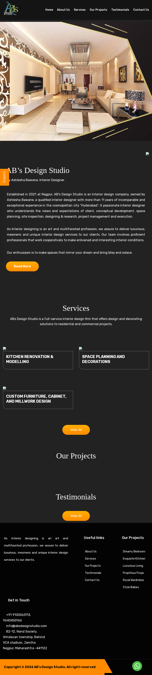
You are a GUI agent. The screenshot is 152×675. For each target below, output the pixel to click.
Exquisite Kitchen (134, 558)
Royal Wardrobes (133, 580)
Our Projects (98, 10)
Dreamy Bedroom (134, 551)
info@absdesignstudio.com (26, 626)
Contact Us (141, 10)
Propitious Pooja (133, 573)
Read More (22, 266)
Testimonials (120, 10)
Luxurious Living (133, 565)
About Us (63, 10)
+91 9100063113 (17, 615)
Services (80, 10)
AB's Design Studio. (50, 667)
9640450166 (12, 620)
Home (49, 10)
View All (76, 430)
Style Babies (131, 587)
